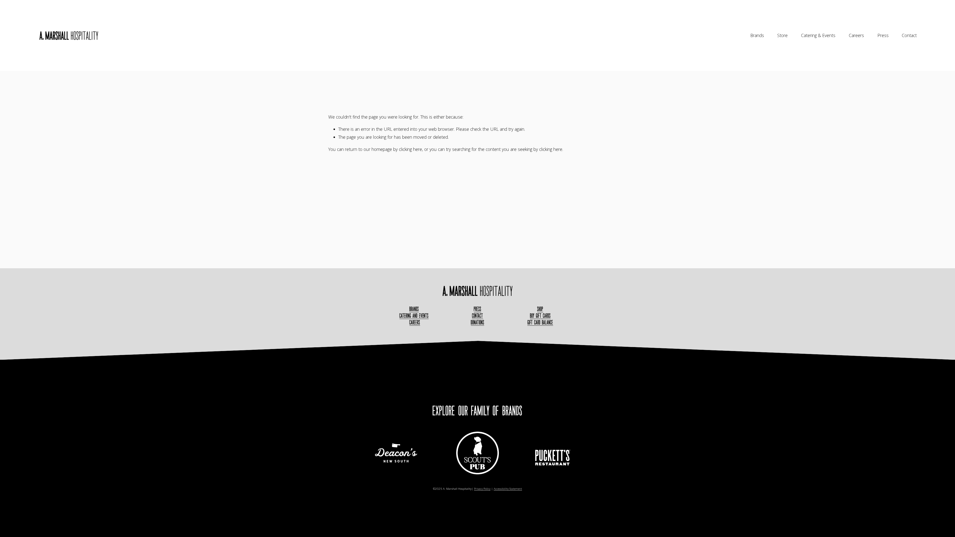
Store (782, 35)
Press (883, 35)
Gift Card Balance (540, 322)
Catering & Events (818, 35)
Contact (909, 35)
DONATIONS (477, 322)
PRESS (477, 309)
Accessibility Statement (508, 489)
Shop (540, 309)
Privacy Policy (482, 489)
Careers (856, 35)
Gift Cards (540, 316)
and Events (414, 316)
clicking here (410, 149)
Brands (757, 35)
